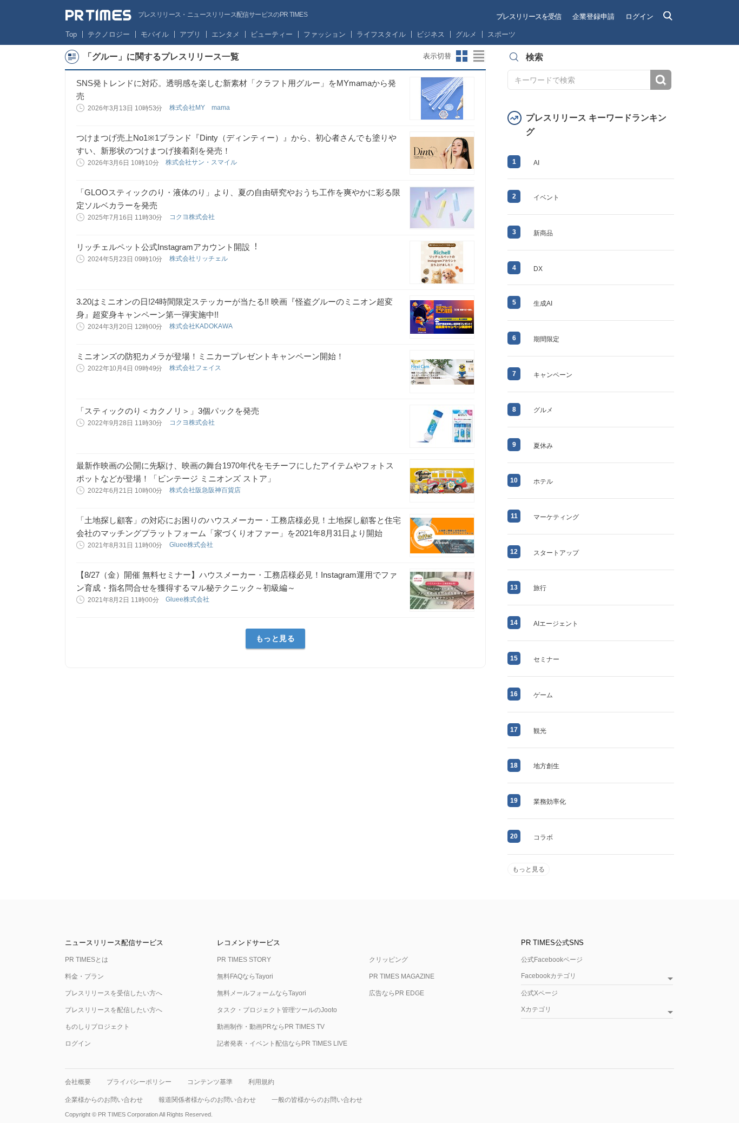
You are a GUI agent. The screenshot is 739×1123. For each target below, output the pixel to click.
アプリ (190, 34)
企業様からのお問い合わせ (104, 1100)
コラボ (543, 837)
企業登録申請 (593, 16)
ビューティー (271, 34)
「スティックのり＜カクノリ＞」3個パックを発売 (167, 410)
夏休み (543, 446)
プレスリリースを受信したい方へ (113, 993)
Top (71, 34)
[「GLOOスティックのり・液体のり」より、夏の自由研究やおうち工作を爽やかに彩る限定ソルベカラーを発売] (442, 207)
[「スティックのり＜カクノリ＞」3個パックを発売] (442, 426)
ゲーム (543, 695)
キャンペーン (552, 375)
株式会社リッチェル (199, 258)
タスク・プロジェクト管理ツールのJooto (277, 1010)
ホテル (543, 481)
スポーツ (501, 34)
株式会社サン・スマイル (202, 162)
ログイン (639, 16)
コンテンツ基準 (210, 1082)
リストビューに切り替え (479, 56)
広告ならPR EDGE (396, 993)
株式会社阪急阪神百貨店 (205, 490)
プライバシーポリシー (139, 1082)
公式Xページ (539, 993)
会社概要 (78, 1082)
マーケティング (556, 517)
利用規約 (261, 1082)
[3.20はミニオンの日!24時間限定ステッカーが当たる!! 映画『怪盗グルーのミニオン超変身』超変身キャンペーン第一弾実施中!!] (442, 317)
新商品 (543, 233)
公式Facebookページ (552, 959)
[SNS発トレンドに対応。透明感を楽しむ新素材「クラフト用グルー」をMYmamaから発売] (442, 98)
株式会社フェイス (196, 368)
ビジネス (431, 34)
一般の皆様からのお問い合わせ (317, 1100)
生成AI (542, 303)
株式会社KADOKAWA (201, 326)
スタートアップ (556, 553)
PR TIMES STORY (244, 959)
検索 (660, 80)
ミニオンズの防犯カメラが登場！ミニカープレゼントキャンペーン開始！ (210, 356)
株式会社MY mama (200, 107)
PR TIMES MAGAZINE (401, 976)
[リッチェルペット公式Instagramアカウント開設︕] (442, 262)
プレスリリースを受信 (528, 16)
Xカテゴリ (536, 1009)
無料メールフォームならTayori (261, 993)
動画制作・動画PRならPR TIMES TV (271, 1026)
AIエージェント (555, 623)
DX (538, 269)
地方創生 (546, 766)
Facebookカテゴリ (548, 976)
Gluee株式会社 (192, 545)
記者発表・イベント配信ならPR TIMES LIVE (282, 1043)
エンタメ (226, 34)
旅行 (539, 588)
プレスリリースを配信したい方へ (113, 1010)
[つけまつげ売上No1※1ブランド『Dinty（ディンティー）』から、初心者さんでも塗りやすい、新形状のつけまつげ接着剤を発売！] (442, 153)
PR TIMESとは (86, 959)
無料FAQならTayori (245, 976)
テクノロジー (109, 34)
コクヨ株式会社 (192, 217)
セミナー (546, 659)
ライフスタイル (381, 34)
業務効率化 (549, 801)
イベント (546, 197)
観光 (539, 731)
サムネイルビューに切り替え (462, 56)
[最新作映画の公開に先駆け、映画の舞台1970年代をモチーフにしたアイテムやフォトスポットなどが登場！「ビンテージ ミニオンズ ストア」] (442, 481)
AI (536, 163)
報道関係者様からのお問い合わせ (207, 1100)
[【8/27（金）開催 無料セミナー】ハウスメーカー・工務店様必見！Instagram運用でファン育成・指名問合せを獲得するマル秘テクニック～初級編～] (442, 590)
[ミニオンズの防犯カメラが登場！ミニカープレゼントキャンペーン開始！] (442, 371)
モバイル (155, 34)
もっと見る (275, 638)
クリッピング (388, 959)
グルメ (466, 34)
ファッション (324, 34)
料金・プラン (84, 976)
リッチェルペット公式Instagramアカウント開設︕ (167, 247)
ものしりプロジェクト (97, 1026)
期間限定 (546, 339)
